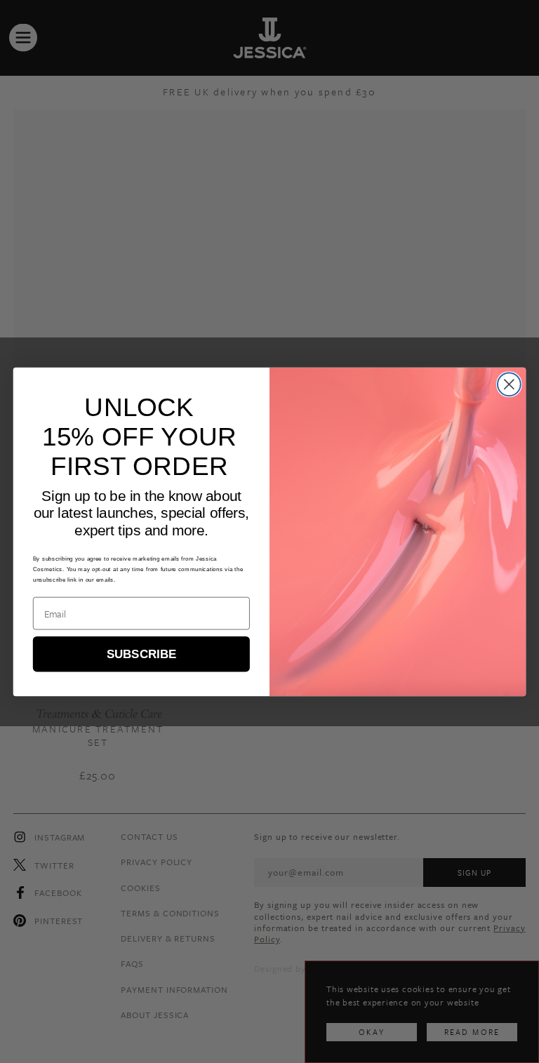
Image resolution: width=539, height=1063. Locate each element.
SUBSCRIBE (141, 653)
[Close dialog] (509, 384)
